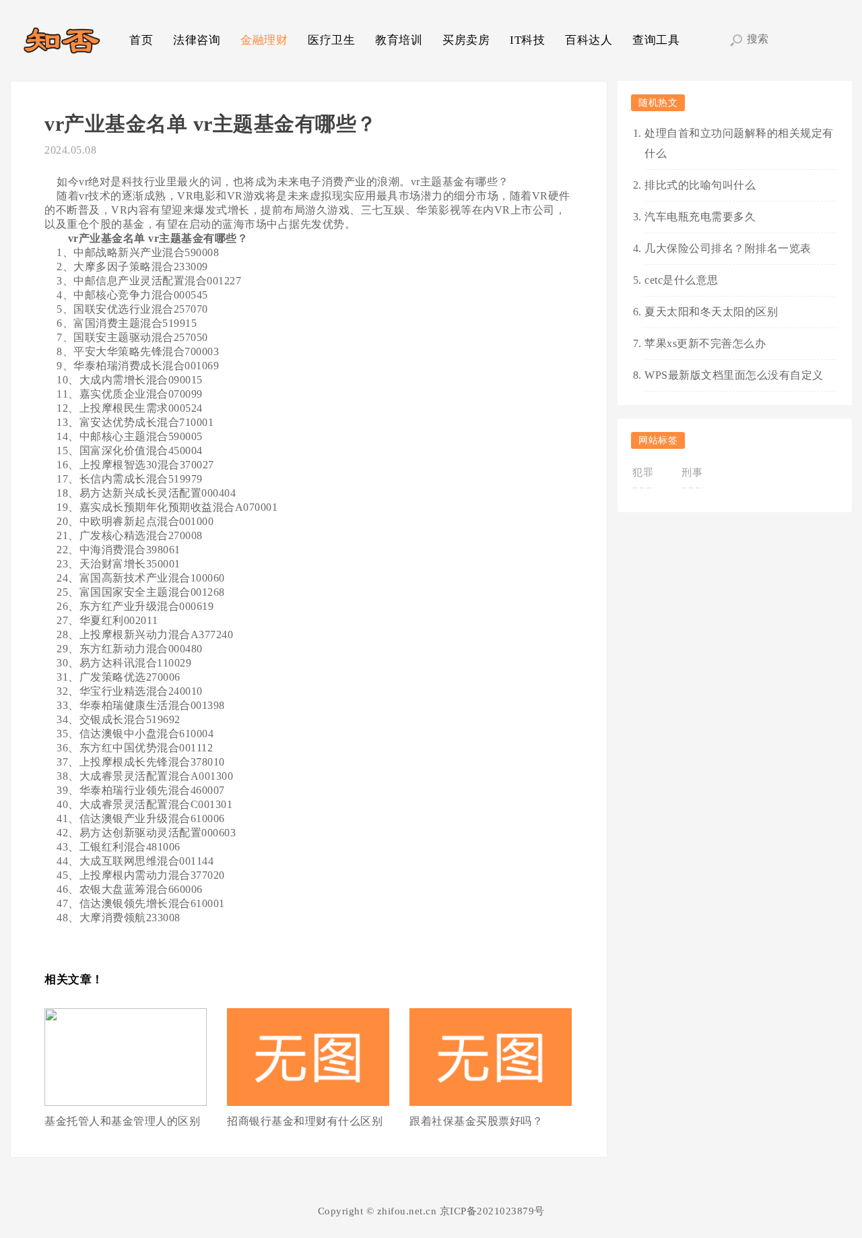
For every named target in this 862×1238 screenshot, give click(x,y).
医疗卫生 (331, 40)
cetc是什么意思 (681, 280)
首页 (141, 40)
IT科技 (527, 40)
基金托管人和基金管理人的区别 (122, 1121)
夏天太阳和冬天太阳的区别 (711, 311)
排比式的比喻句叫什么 (700, 185)
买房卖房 (466, 40)
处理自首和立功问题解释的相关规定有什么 (739, 143)
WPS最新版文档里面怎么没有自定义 (734, 375)
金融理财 (264, 40)
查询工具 (655, 40)
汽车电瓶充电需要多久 (700, 216)
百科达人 (588, 40)
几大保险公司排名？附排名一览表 (727, 248)
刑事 (692, 472)
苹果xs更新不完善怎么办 (705, 343)
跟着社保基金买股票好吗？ (476, 1121)
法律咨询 (196, 40)
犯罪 (642, 472)
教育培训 (398, 40)
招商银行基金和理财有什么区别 (305, 1121)
